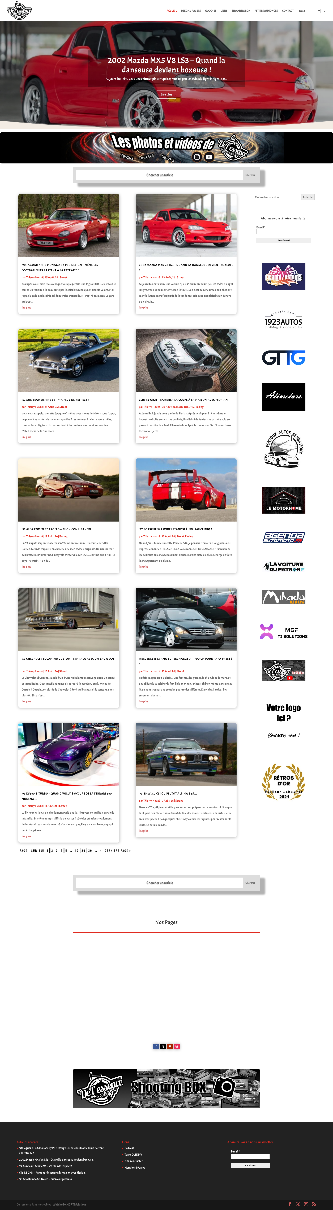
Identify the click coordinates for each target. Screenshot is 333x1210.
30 (90, 850)
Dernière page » (118, 850)
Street (63, 277)
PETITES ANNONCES (266, 11)
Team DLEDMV (133, 1154)
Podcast (129, 1148)
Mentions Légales (135, 1167)
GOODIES (210, 11)
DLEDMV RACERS (191, 11)
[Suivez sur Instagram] (177, 1046)
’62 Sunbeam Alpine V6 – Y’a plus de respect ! (55, 400)
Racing (63, 536)
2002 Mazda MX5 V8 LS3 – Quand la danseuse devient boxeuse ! (166, 65)
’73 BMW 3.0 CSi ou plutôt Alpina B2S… (168, 793)
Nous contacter (134, 1161)
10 (77, 850)
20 (84, 850)
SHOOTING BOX (241, 11)
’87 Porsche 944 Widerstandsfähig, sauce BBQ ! (175, 529)
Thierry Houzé (34, 277)
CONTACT (288, 11)
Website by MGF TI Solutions (69, 1204)
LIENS (224, 11)
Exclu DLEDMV (185, 407)
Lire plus (166, 94)
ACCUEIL (172, 11)
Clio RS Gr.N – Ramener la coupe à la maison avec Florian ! (184, 400)
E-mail (260, 227)
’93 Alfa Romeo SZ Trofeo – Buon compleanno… (58, 529)
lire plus (26, 307)
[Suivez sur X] (163, 1046)
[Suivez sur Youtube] (170, 1046)
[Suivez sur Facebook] (156, 1046)
